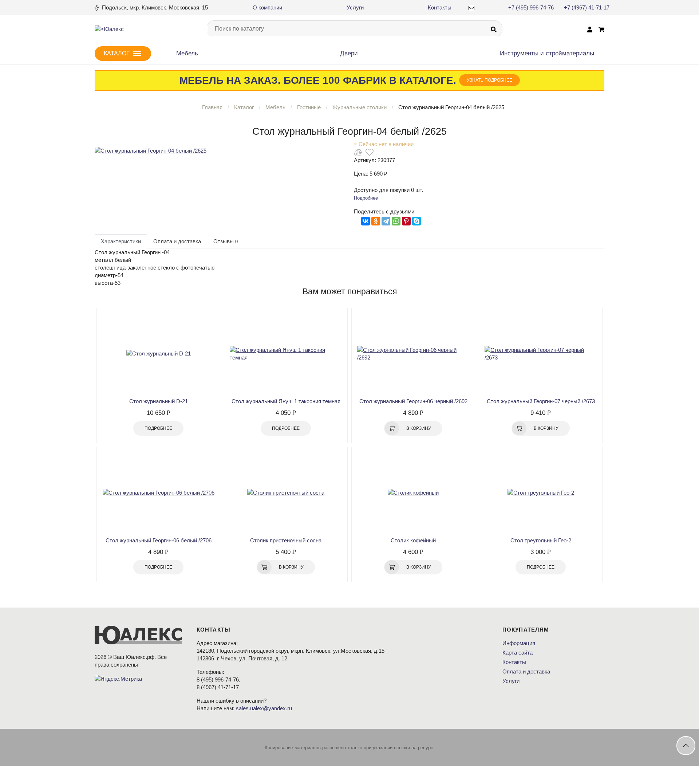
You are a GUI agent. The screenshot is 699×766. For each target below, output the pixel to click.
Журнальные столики (360, 107)
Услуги (355, 7)
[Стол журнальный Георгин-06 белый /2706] (158, 493)
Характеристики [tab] (121, 241)
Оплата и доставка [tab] (177, 241)
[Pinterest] (406, 221)
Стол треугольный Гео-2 (540, 540)
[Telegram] (386, 221)
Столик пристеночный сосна (285, 540)
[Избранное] (370, 152)
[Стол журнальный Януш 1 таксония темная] (286, 354)
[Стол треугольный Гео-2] (541, 493)
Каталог (244, 107)
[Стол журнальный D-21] (158, 354)
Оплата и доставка (526, 671)
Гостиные (309, 107)
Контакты (439, 7)
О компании (267, 7)
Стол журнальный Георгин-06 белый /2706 (159, 540)
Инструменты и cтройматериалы (547, 53)
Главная (212, 107)
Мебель (187, 53)
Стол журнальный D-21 (158, 401)
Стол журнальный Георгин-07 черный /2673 (541, 401)
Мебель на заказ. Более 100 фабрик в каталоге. (345, 80)
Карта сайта (517, 652)
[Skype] (416, 221)
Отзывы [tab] (225, 241)
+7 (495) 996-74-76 (531, 7)
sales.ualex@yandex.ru (264, 708)
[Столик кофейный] (413, 493)
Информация (518, 643)
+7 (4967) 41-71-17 (586, 7)
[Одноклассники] (375, 221)
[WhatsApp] (396, 221)
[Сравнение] (358, 152)
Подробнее (366, 198)
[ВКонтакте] (365, 221)
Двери (349, 53)
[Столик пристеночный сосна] (286, 493)
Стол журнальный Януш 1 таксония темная (286, 401)
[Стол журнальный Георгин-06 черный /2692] (413, 354)
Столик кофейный (413, 540)
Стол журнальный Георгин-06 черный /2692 (413, 401)
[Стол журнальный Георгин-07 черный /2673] (541, 354)
